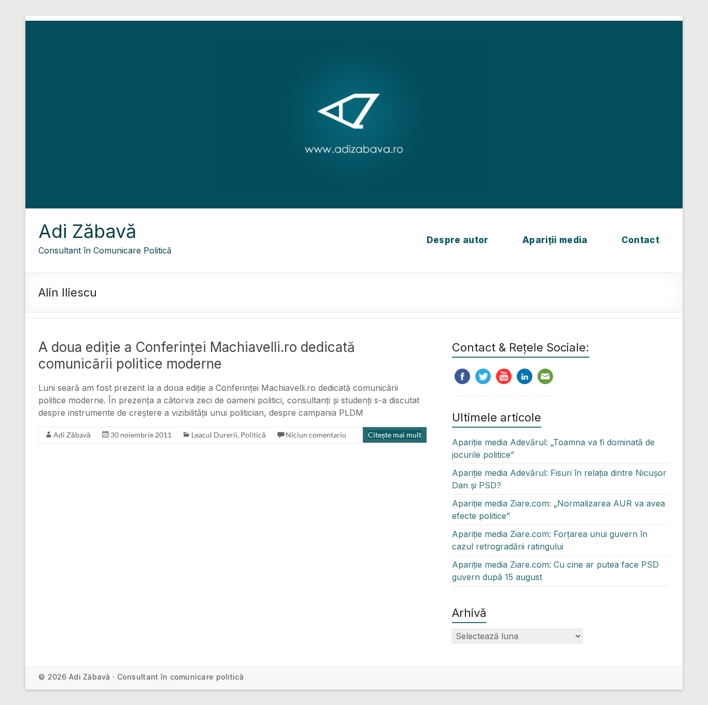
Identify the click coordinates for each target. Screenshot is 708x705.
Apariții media (555, 240)
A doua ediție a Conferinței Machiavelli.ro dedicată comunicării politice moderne (196, 355)
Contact (640, 240)
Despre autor (458, 240)
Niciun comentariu (316, 434)
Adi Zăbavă (87, 231)
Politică (253, 434)
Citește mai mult (394, 434)
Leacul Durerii (214, 434)
